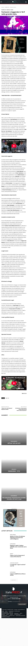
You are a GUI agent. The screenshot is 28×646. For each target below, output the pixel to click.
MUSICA (11, 553)
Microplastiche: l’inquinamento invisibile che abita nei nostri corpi (14, 498)
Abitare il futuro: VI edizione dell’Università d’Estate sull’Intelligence (17, 538)
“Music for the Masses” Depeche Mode (6, 409)
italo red (7, 398)
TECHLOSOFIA (14, 441)
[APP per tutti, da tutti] (14, 431)
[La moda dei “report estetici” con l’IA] (5, 564)
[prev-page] (2, 504)
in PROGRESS (14, 495)
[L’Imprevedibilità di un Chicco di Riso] (5, 574)
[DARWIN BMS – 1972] (14, 459)
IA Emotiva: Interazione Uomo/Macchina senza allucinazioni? (21, 409)
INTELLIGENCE (13, 534)
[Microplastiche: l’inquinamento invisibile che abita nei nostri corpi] (14, 487)
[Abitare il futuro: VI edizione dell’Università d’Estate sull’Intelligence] (5, 537)
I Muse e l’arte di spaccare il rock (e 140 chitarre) (17, 556)
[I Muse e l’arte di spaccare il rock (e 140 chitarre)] (5, 555)
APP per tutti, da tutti (14, 443)
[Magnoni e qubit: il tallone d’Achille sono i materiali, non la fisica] (5, 546)
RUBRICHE (7, 7)
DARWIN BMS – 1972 (14, 471)
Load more (13, 580)
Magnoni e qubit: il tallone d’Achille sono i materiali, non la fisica (18, 547)
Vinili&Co (13, 469)
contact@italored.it (16, 601)
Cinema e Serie (13, 7)
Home (2, 7)
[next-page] (5, 504)
